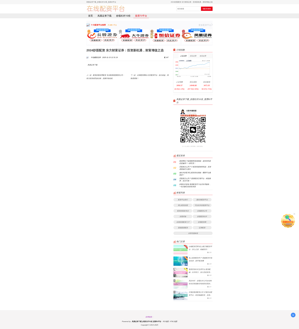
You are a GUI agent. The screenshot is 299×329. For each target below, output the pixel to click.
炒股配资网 (202, 222)
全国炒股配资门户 (182, 222)
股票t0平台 (141, 15)
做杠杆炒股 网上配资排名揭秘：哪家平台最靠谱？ (195, 173)
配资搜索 (207, 9)
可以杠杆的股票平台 (202, 205)
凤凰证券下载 (105, 15)
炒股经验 (183, 216)
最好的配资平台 (202, 199)
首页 (90, 15)
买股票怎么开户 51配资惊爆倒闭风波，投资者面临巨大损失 (195, 168)
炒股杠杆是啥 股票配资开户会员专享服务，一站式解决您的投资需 (195, 185)
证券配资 (202, 227)
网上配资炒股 (183, 205)
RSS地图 (166, 321)
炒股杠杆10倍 (123, 15)
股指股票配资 (183, 227)
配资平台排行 (183, 199)
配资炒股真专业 (183, 211)
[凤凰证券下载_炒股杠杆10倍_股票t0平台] (105, 8)
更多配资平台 (205, 25)
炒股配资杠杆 (202, 216)
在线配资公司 (202, 211)
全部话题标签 (193, 233)
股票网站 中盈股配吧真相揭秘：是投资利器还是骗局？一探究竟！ (195, 162)
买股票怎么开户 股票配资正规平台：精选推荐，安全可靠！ (195, 179)
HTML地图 (173, 321)
